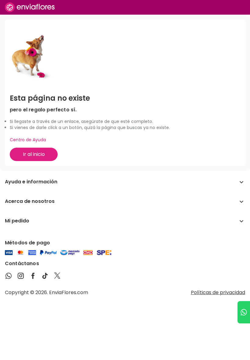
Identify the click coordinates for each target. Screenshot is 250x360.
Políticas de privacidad (218, 292)
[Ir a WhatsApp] (244, 312)
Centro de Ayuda (28, 140)
